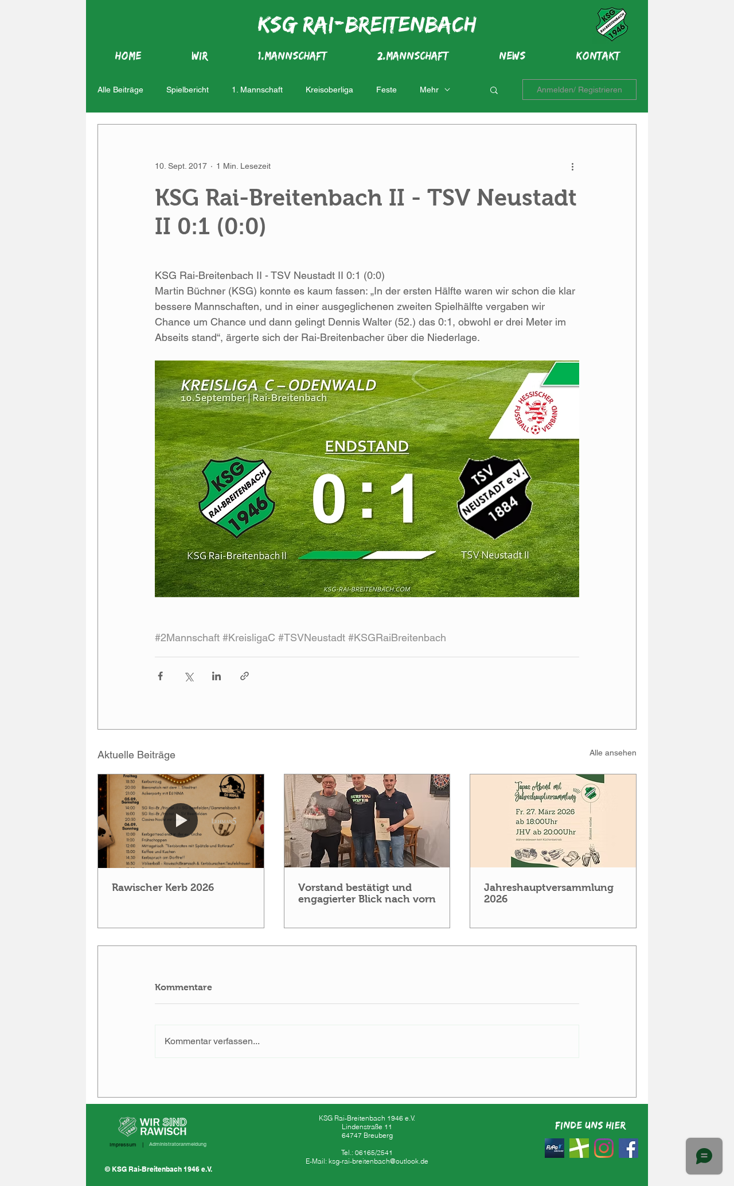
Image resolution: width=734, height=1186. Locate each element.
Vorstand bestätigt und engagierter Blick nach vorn (367, 893)
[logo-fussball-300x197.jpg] (579, 1148)
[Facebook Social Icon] (628, 1148)
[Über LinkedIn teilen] (216, 675)
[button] (494, 89)
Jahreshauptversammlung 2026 (549, 893)
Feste (386, 89)
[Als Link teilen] (244, 675)
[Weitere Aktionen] (572, 166)
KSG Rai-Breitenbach (367, 23)
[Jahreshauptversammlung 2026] (553, 820)
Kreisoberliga (329, 89)
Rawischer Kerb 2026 (163, 887)
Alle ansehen (613, 752)
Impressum (123, 1144)
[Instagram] (604, 1148)
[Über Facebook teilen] (160, 675)
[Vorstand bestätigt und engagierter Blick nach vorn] (367, 820)
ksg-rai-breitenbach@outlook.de (378, 1161)
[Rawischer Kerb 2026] (181, 820)
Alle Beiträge (120, 89)
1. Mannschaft (257, 89)
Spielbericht (187, 89)
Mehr (429, 89)
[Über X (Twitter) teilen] (188, 675)
